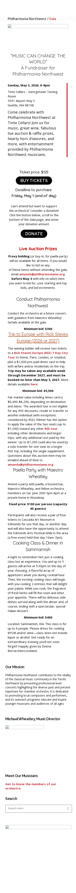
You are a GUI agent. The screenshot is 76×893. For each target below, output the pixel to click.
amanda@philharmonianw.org (42, 274)
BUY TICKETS (34, 180)
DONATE (34, 233)
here (34, 384)
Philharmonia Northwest (27, 19)
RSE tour (51, 429)
